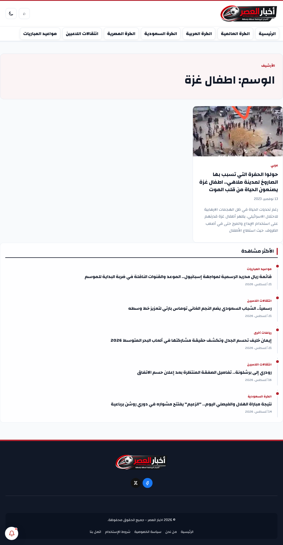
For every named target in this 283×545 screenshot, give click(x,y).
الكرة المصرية (121, 34)
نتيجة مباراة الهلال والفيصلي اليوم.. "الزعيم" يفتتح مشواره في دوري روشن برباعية (191, 404)
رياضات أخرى (263, 333)
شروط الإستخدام (117, 531)
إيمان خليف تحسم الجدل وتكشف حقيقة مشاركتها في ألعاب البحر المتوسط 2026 (191, 340)
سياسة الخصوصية (147, 531)
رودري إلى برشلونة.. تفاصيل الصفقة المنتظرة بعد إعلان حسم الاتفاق (204, 372)
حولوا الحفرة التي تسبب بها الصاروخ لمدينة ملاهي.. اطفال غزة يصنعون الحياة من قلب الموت (238, 182)
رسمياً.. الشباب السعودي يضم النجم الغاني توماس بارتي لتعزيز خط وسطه (200, 308)
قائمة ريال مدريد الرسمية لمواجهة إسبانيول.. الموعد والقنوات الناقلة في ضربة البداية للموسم (178, 276)
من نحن (171, 531)
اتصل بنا (95, 531)
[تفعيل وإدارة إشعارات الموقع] (11, 533)
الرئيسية (267, 34)
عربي (274, 165)
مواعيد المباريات (40, 34)
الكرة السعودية (160, 34)
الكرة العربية (199, 34)
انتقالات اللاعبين (82, 34)
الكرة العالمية (235, 34)
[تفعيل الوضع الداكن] (11, 13)
